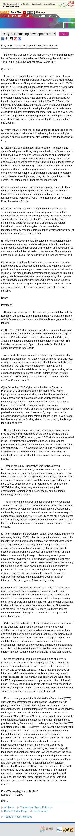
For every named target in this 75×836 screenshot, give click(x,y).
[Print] (20, 38)
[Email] (11, 38)
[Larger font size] (28, 12)
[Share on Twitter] (7, 38)
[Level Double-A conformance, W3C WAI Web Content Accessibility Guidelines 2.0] (65, 829)
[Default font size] (24, 12)
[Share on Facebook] (3, 38)
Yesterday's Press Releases (36, 807)
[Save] (15, 38)
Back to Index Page (15, 811)
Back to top (40, 811)
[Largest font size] (32, 12)
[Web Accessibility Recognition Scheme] (46, 828)
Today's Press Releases (18, 816)
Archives (9, 807)
